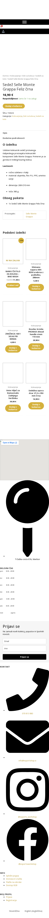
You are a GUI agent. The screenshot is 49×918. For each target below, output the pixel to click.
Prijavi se (24, 657)
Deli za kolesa (28, 76)
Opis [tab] (5, 132)
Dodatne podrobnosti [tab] (14, 138)
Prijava (9, 897)
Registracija (11, 900)
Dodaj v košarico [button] (36, 287)
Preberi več (13, 285)
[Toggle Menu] (24, 22)
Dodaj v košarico (13, 106)
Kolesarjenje (15, 76)
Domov (6, 76)
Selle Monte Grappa (31, 215)
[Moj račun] (24, 31)
